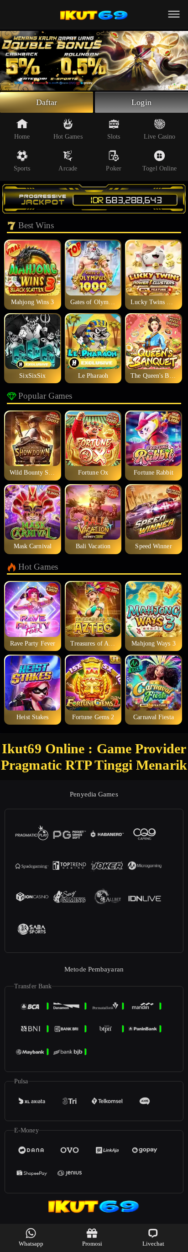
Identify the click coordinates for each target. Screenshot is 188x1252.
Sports (22, 168)
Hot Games (68, 136)
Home (22, 136)
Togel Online (159, 168)
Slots (113, 136)
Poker (113, 168)
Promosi (92, 1243)
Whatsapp (31, 1243)
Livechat (153, 1243)
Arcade (67, 168)
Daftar (46, 102)
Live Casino (159, 136)
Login (141, 102)
